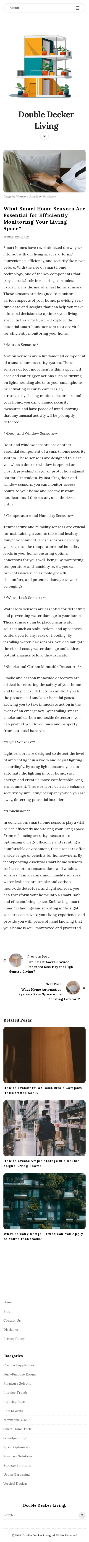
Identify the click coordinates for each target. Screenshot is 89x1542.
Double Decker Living (46, 120)
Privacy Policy (13, 1339)
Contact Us (12, 1320)
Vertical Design (15, 1483)
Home (8, 1302)
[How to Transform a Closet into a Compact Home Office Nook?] (44, 1055)
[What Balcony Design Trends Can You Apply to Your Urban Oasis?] (44, 1201)
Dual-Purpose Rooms (19, 1374)
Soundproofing (14, 1438)
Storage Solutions (17, 1465)
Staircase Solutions (18, 1456)
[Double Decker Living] (44, 66)
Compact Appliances (18, 1365)
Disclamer (11, 1329)
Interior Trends (15, 1393)
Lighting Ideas (14, 1402)
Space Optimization (18, 1447)
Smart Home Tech (18, 236)
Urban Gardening (16, 1474)
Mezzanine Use (15, 1420)
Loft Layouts (13, 1411)
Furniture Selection (18, 1383)
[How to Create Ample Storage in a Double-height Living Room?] (44, 1128)
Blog (6, 1311)
